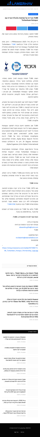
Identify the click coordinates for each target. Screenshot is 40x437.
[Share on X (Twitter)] (22, 28)
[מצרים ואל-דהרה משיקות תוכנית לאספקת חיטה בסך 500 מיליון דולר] (32, 392)
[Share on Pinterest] (11, 28)
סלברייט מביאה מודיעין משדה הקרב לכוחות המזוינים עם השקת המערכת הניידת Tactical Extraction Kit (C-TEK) (22, 315)
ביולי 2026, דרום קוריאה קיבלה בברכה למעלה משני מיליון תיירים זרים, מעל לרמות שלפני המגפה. (14, 402)
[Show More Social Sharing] (4, 28)
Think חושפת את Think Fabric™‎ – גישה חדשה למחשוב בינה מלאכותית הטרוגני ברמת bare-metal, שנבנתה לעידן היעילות (21, 275)
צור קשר (16, 432)
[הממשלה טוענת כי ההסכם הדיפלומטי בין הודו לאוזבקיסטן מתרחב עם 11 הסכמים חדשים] (32, 339)
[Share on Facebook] (33, 28)
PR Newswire (33, 14)
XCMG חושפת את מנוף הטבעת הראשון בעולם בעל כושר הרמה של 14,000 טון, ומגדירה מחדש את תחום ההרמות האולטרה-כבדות (20, 288)
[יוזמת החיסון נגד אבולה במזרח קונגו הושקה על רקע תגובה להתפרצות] (32, 361)
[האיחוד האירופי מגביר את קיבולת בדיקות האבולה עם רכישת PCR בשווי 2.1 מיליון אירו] (32, 413)
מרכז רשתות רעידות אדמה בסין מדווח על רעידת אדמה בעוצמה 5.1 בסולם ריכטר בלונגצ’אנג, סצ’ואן (14, 371)
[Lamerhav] (20, 3)
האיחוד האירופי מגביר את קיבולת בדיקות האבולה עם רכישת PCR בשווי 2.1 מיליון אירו (14, 413)
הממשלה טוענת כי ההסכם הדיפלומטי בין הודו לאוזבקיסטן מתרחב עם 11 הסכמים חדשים (14, 339)
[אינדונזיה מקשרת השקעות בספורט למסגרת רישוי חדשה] (32, 350)
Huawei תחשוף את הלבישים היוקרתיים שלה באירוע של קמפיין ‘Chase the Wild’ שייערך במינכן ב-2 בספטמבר (20, 301)
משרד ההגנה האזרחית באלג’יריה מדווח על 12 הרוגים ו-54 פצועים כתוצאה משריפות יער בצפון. (14, 381)
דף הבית (36, 9)
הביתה (22, 432)
